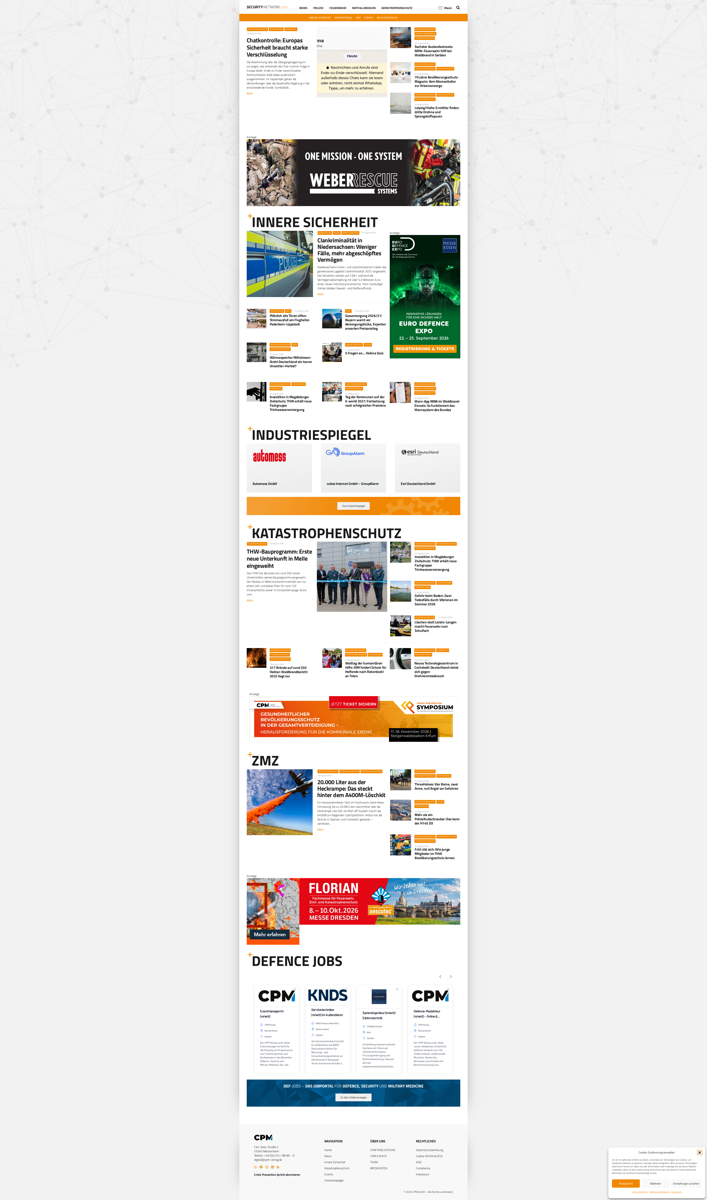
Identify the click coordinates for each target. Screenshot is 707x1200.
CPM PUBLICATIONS (382, 1150)
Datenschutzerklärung (659, 1192)
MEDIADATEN (378, 1168)
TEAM (374, 1162)
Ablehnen (655, 1183)
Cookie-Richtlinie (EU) (429, 1156)
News (327, 1156)
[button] (699, 1152)
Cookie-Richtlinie (640, 1192)
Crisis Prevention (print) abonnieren (277, 1174)
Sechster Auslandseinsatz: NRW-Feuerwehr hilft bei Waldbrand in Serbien (434, 51)
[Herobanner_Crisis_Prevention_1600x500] (353, 943)
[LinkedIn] (272, 1167)
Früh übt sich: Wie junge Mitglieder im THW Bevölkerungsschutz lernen (435, 853)
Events (328, 1174)
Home (328, 1150)
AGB (418, 1162)
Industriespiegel (334, 1180)
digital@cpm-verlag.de (268, 1159)
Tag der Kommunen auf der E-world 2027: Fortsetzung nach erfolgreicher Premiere (365, 401)
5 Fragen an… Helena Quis (364, 353)
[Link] (279, 481)
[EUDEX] (425, 357)
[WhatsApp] (255, 1167)
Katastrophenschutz (336, 1168)
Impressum (676, 1192)
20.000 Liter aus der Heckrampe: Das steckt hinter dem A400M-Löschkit (351, 788)
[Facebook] (261, 1167)
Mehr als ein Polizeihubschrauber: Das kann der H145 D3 (437, 819)
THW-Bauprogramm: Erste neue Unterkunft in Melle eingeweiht (279, 558)
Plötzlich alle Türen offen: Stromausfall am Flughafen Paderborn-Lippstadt (289, 320)
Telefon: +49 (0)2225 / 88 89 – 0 (274, 1155)
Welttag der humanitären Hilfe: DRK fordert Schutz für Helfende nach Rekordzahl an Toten (365, 669)
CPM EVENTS (378, 1156)
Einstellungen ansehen (686, 1183)
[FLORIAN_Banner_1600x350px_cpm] (353, 185)
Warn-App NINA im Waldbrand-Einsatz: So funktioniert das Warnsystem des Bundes (437, 405)
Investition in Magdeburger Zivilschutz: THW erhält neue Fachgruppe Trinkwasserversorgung (291, 403)
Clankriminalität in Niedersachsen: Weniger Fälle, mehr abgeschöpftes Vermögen (349, 250)
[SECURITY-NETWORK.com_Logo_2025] (267, 7)
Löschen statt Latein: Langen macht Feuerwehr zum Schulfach (435, 626)
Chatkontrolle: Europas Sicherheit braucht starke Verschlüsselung (277, 47)
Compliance (423, 1168)
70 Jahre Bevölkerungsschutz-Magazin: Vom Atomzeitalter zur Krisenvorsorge (437, 81)
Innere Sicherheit (334, 1162)
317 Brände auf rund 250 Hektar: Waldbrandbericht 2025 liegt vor (289, 672)
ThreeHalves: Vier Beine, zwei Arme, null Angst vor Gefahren (436, 786)
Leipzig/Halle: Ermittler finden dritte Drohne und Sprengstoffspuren (437, 112)
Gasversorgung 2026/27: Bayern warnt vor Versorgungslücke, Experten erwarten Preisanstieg (365, 322)
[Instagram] (266, 1167)
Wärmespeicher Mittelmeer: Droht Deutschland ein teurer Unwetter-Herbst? (291, 362)
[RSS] (278, 1167)
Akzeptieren (626, 1183)
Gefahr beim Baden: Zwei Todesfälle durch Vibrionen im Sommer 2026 (436, 600)
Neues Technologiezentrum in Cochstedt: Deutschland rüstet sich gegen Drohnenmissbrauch (436, 669)
